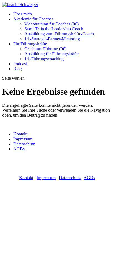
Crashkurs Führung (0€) (45, 48)
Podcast (20, 63)
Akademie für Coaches (33, 19)
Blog (17, 68)
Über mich (22, 14)
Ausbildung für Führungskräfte (51, 53)
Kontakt (20, 134)
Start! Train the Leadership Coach (53, 29)
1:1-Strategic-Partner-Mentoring (52, 38)
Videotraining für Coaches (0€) (51, 24)
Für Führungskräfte (30, 43)
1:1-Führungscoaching (44, 58)
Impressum (22, 139)
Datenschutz (24, 144)
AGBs (19, 149)
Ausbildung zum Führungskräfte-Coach (59, 34)
